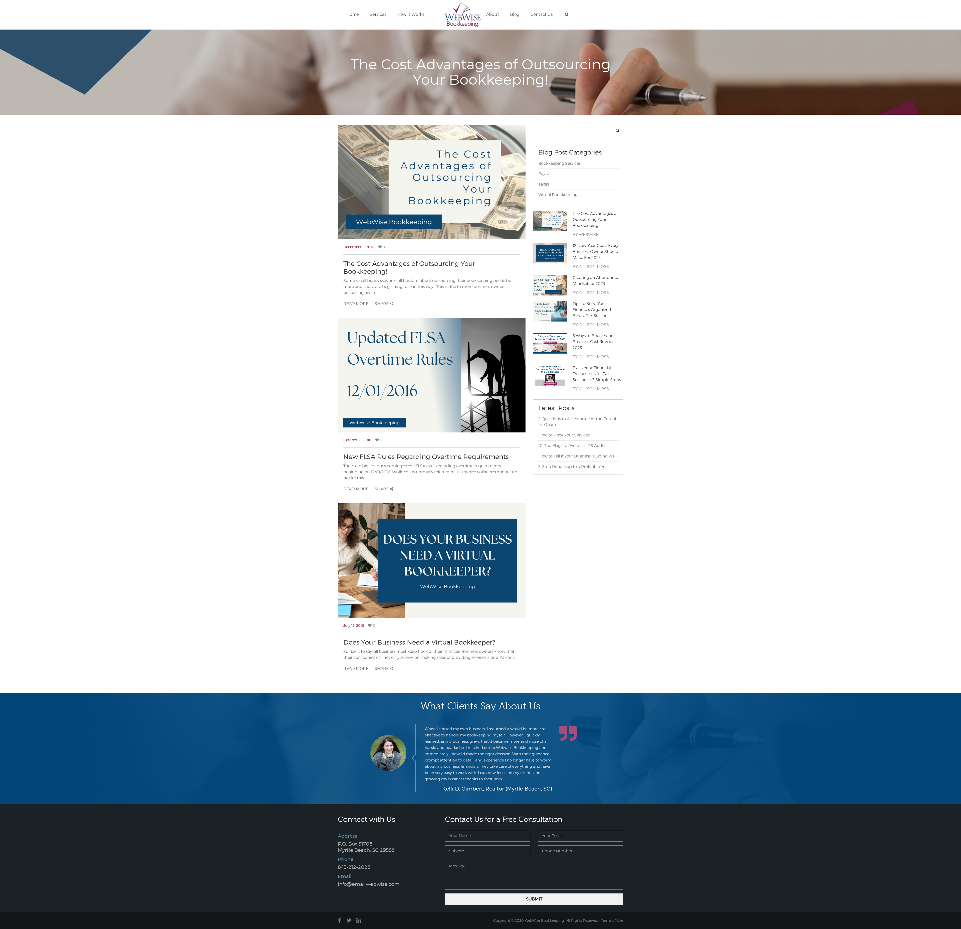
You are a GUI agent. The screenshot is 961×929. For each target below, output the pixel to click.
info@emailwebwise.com (368, 884)
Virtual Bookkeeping (558, 194)
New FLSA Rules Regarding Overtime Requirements (426, 456)
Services (378, 14)
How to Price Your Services (564, 435)
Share (382, 303)
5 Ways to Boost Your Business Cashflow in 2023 (593, 341)
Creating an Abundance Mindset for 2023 (596, 280)
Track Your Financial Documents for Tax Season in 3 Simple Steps (597, 373)
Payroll (544, 173)
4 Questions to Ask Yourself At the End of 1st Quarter (577, 421)
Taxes (543, 184)
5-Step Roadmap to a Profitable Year (573, 466)
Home (353, 14)
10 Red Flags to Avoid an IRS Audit (571, 445)
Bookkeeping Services (559, 163)
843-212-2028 (354, 867)
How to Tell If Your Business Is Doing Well (577, 456)
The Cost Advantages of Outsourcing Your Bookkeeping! (595, 219)
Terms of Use (612, 920)
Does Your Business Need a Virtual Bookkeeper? (419, 642)
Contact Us (542, 14)
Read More (355, 303)
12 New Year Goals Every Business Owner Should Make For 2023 (595, 251)
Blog (515, 14)
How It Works (410, 14)
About (492, 14)
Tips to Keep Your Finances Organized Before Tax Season (592, 309)
